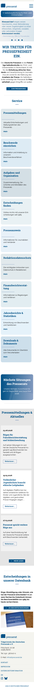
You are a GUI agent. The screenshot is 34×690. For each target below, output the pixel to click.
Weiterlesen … (11, 461)
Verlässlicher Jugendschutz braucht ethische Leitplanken (14, 482)
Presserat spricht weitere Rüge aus (15, 526)
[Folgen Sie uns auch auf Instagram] (2, 678)
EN (2, 675)
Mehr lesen (18, 561)
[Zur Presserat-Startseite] (9, 7)
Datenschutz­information (12, 671)
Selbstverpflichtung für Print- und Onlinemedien (18, 14)
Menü (31, 6)
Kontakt (4, 662)
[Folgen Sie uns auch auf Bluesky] (5, 678)
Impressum (5, 667)
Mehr (5, 131)
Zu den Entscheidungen (19, 608)
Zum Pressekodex (18, 89)
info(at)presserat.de (14, 657)
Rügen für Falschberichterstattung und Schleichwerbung (15, 437)
